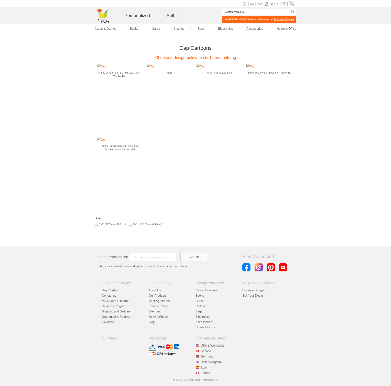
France (205, 373)
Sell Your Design (253, 295)
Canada (206, 351)
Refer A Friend (158, 316)
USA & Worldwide (212, 345)
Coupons (108, 322)
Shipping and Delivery (116, 311)
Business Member (284, 19)
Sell (170, 15)
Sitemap (154, 311)
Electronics (203, 316)
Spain (204, 367)
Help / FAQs (110, 290)
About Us (155, 290)
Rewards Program (114, 306)
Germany (207, 356)
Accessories (204, 322)
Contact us (109, 295)
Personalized (137, 15)
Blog (152, 322)
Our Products (158, 295)
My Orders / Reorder (116, 301)
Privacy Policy (158, 306)
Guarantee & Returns (116, 316)
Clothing (201, 306)
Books (200, 295)
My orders (256, 3)
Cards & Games (206, 290)
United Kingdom (211, 362)
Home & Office (205, 327)
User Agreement (159, 301)
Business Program (254, 290)
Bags (199, 311)
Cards (200, 301)
